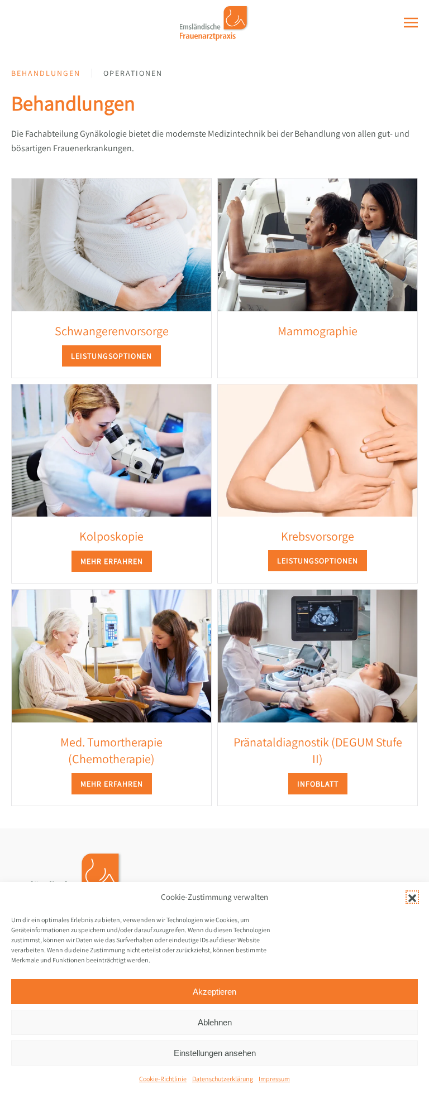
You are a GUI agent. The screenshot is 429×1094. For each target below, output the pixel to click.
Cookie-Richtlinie (163, 1078)
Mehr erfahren (111, 561)
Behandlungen (45, 73)
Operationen (133, 73)
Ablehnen (215, 1022)
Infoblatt (318, 784)
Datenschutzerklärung (222, 1078)
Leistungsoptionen (111, 356)
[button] (412, 897)
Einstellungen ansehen (215, 1053)
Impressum (274, 1078)
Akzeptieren (214, 991)
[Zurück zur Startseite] (215, 22)
